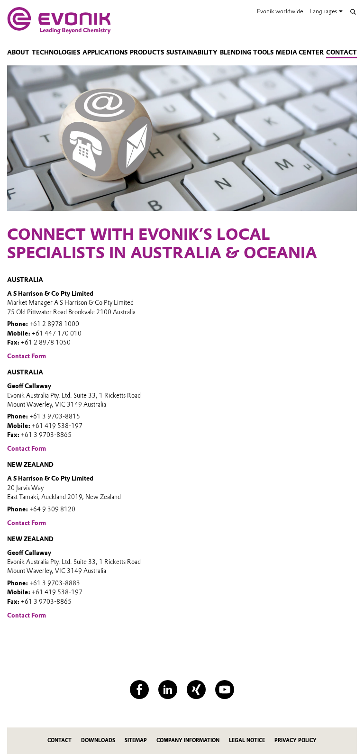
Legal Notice (247, 740)
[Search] (353, 12)
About (18, 52)
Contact (341, 52)
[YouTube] (224, 689)
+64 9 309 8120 (52, 509)
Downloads (98, 740)
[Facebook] (139, 689)
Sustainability (192, 52)
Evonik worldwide (280, 11)
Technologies (56, 52)
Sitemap (136, 740)
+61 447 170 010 (57, 333)
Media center (300, 52)
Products (147, 52)
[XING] (196, 689)
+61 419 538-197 (57, 425)
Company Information (187, 740)
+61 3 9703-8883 (54, 583)
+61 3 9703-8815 (54, 416)
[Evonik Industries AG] (59, 20)
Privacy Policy (295, 740)
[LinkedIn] (167, 689)
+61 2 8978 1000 (54, 323)
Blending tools (246, 52)
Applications (104, 52)
